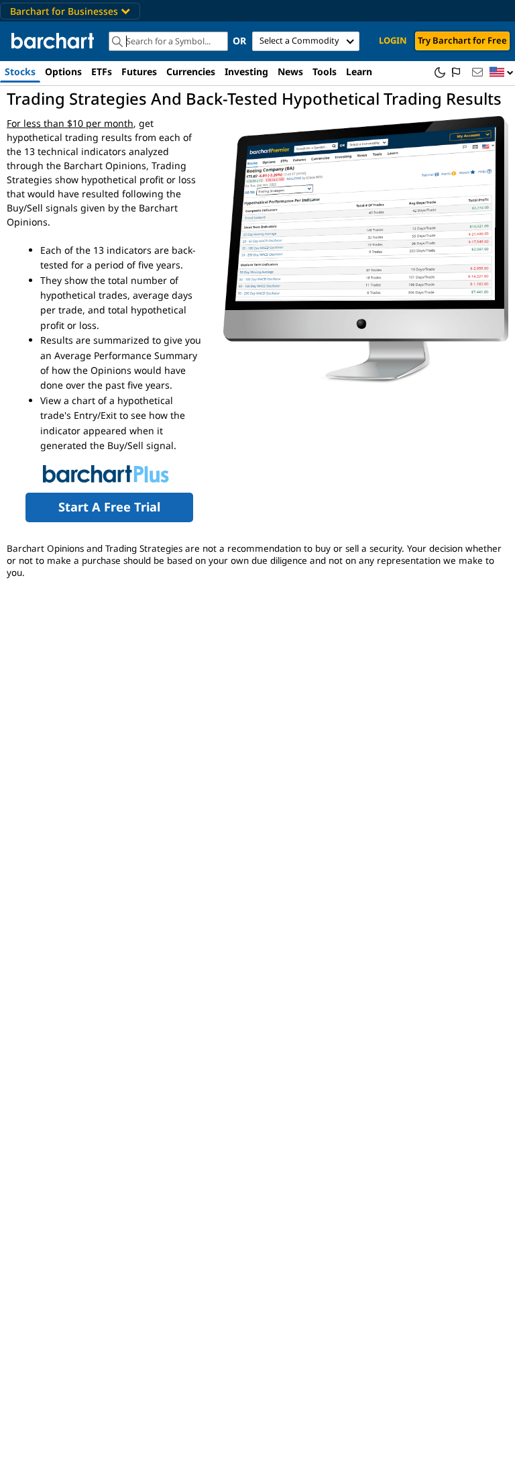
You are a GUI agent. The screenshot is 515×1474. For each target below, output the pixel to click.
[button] (501, 72)
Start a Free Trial (109, 507)
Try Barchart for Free (462, 40)
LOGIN (393, 40)
